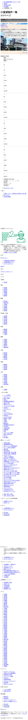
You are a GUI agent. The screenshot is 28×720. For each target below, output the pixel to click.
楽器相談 (6, 429)
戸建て (5, 420)
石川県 (5, 319)
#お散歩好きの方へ (9, 489)
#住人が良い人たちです (10, 475)
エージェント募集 (8, 676)
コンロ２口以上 (8, 417)
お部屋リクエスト (8, 501)
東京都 (5, 301)
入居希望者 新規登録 (9, 260)
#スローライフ (7, 455)
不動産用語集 (7, 679)
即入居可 (6, 426)
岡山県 (5, 352)
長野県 (5, 317)
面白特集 (6, 682)
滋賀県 (5, 344)
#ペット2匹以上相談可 (10, 447)
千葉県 (5, 304)
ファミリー (7, 412)
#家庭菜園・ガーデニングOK (11, 461)
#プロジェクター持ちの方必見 (12, 480)
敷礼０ (5, 400)
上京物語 (6, 577)
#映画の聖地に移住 (9, 483)
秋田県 (5, 291)
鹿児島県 (6, 384)
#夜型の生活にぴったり (10, 482)
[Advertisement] (14, 213)
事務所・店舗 (7, 418)
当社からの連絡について (10, 701)
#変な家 (6, 449)
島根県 (5, 356)
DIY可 (5, 435)
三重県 (5, 334)
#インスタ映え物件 (9, 463)
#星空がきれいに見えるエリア (12, 468)
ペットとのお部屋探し (10, 573)
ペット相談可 (7, 395)
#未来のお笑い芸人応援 (10, 452)
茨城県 (5, 307)
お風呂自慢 (7, 428)
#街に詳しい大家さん (9, 458)
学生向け (6, 415)
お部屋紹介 (7, 587)
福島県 (5, 295)
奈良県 (5, 345)
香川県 (5, 366)
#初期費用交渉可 (8, 444)
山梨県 (5, 316)
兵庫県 (5, 341)
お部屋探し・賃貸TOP (9, 564)
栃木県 (5, 309)
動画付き (6, 423)
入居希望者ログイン (9, 262)
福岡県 (5, 374)
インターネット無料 (9, 406)
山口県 (5, 359)
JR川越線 (6, 6)
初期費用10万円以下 (9, 425)
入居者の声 (7, 575)
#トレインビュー (8, 488)
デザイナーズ (7, 409)
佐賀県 (5, 376)
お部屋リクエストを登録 (10, 252)
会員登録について (8, 567)
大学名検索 (7, 585)
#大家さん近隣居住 (9, 457)
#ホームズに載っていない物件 (12, 472)
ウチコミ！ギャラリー (10, 681)
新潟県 (5, 320)
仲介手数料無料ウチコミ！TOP (12, 2)
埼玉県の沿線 (7, 5)
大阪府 (5, 339)
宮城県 (5, 292)
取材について (7, 569)
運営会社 (6, 696)
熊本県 (5, 379)
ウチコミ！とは (8, 566)
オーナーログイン (8, 263)
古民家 (5, 421)
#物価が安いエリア (9, 469)
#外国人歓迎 (7, 443)
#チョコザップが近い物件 (10, 471)
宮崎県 (5, 382)
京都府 (5, 342)
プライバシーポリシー (10, 699)
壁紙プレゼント (8, 404)
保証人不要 (7, 403)
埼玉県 (5, 3)
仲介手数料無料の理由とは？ (11, 570)
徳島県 (5, 369)
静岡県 (5, 331)
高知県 (5, 367)
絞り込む (6, 185)
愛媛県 (5, 364)
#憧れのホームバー (9, 485)
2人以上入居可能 (8, 414)
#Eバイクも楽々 (8, 478)
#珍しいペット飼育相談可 (10, 446)
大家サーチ (7, 502)
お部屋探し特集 (8, 582)
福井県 (5, 323)
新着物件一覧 (7, 588)
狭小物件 (6, 437)
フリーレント (7, 396)
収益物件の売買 (8, 674)
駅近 (5, 410)
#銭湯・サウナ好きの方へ (10, 460)
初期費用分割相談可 (9, 401)
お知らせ (6, 677)
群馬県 (5, 310)
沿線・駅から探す (8, 494)
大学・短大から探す (9, 495)
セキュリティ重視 (8, 432)
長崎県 (5, 378)
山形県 (5, 294)
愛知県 (5, 329)
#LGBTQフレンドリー (9, 491)
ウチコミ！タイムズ (9, 671)
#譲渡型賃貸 (7, 486)
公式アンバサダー (8, 684)
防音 (5, 431)
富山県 (5, 322)
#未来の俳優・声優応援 (10, 453)
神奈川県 (6, 302)
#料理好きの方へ (8, 466)
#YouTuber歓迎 (7, 477)
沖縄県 (5, 389)
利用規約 (6, 698)
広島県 (5, 354)
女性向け (6, 407)
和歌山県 (6, 347)
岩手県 (5, 289)
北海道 (5, 282)
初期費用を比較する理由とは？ (12, 572)
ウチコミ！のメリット (7, 271)
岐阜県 (5, 332)
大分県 (5, 381)
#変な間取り (7, 450)
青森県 (5, 287)
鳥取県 (5, 357)
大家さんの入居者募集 (10, 673)
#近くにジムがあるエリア (10, 464)
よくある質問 (7, 689)
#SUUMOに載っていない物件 (11, 474)
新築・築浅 (7, 398)
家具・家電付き (8, 434)
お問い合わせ (7, 691)
